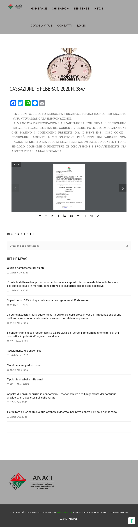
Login (81, 25)
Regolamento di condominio (24, 350)
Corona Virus (41, 25)
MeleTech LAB (65, 512)
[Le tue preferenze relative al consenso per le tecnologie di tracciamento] (131, 520)
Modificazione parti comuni (24, 365)
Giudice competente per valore (26, 268)
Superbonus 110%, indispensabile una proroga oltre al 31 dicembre (48, 300)
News (98, 8)
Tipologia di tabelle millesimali (25, 379)
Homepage (39, 8)
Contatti (64, 25)
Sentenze (81, 8)
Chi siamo (59, 8)
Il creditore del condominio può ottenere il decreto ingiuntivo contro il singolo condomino (62, 412)
